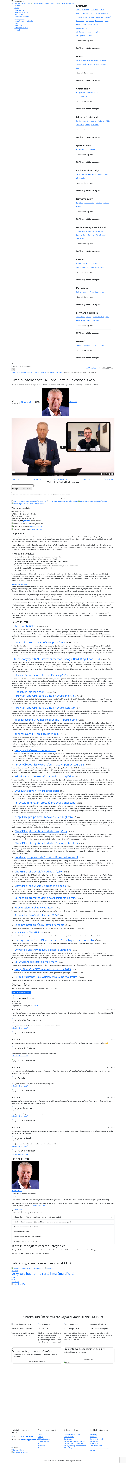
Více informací (89, 1359)
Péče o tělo (80, 125)
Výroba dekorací (82, 28)
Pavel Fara (73, 402)
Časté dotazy (108, 479)
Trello (107, 317)
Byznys (16, 23)
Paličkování (99, 21)
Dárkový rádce (69, 1437)
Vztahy (106, 174)
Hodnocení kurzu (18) (61, 479)
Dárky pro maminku (83, 1250)
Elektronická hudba (94, 60)
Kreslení (79, 17)
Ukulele (103, 64)
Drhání (78, 10)
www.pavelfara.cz (39, 1206)
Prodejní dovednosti (97, 267)
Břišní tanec (80, 150)
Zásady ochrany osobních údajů (75, 1446)
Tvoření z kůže (81, 25)
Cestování (85, 121)
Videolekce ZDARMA (106, 368)
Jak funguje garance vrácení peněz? (25, 1242)
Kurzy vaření (91, 93)
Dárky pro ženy (69, 1250)
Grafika (88, 317)
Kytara (90, 64)
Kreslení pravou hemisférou (93, 17)
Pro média (94, 1441)
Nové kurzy (55, 3)
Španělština (80, 207)
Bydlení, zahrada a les (83, 345)
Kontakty (41, 1448)
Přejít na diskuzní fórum (21, 993)
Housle (78, 64)
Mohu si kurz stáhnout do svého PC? (26, 1227)
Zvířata (95, 345)
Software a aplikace (21, 28)
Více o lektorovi (17, 1209)
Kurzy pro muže (46, 1250)
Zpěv (77, 68)
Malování (107, 17)
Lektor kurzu (86, 479)
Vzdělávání (80, 239)
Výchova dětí (80, 178)
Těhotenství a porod (95, 174)
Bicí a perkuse (81, 60)
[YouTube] (13, 1444)
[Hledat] (13, 369)
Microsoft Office (98, 317)
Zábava (101, 345)
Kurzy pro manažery (93, 263)
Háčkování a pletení (93, 13)
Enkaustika (94, 10)
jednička (26, 521)
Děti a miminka (81, 174)
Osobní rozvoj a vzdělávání (23, 21)
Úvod (13, 372)
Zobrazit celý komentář (20, 1028)
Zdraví (87, 125)
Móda (108, 121)
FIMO (102, 10)
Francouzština (89, 203)
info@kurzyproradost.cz (29, 1439)
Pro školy (93, 1437)
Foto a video (80, 13)
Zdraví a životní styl (21, 12)
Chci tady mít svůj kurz (72, 1435)
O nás (40, 1435)
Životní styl (95, 125)
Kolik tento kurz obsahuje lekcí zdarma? (27, 1237)
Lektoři (40, 1437)
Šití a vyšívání (80, 36)
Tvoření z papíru (93, 25)
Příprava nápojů (81, 96)
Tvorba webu (80, 320)
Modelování (80, 21)
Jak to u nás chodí (96, 1439)
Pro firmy (93, 1435)
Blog (39, 1443)
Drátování (85, 10)
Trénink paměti (101, 235)
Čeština (106, 203)
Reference (41, 1446)
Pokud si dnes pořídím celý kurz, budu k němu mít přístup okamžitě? (37, 1217)
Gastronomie (19, 10)
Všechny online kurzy (24, 372)
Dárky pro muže (58, 1250)
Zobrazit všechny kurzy (22, 3)
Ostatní (17, 30)
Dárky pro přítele (17, 1253)
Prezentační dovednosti (94, 231)
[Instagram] (15, 1444)
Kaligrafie (104, 13)
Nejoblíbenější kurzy (41, 3)
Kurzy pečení (80, 93)
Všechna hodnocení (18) (20, 1154)
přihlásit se (37, 1006)
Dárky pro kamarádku (98, 1250)
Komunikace (80, 231)
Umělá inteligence (93, 320)
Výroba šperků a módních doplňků (88, 32)
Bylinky (78, 121)
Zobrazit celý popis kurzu (20, 584)
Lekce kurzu (37, 479)
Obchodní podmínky (71, 1448)
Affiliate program (96, 1446)
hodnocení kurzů (36, 527)
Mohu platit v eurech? (21, 1232)
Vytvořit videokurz (44, 1441)
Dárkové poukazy (68, 3)
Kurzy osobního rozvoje (19, 1250)
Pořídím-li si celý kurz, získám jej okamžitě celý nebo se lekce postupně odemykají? (42, 1222)
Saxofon (97, 64)
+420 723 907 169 (27, 1436)
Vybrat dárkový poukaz (37, 1362)
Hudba (16, 8)
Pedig (107, 21)
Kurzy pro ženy (33, 1250)
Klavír (84, 64)
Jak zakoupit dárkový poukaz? (74, 1441)
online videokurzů (35, 530)
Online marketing (82, 267)
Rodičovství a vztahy (21, 17)
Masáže (93, 121)
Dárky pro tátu (29, 1253)
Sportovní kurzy (91, 150)
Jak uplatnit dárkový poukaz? (74, 1443)
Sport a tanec (19, 14)
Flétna (104, 60)
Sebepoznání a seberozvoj (85, 235)
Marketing (18, 26)
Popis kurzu (16, 479)
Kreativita (17, 6)
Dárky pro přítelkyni (42, 1253)
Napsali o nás (95, 1443)
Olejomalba (90, 21)
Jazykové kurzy (19, 19)
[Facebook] (12, 1444)
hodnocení (26, 402)
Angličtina (79, 203)
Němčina (99, 203)
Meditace (101, 121)
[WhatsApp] (17, 1444)
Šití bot (89, 36)
